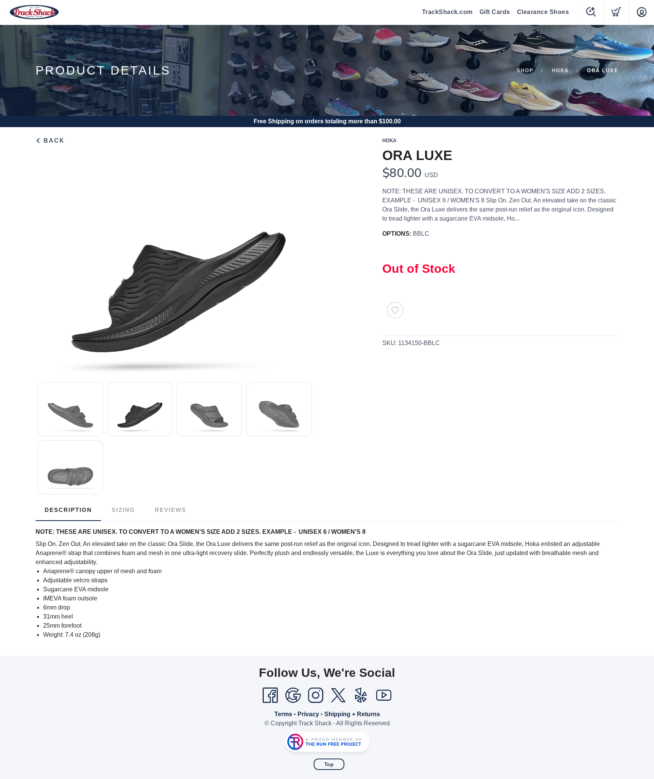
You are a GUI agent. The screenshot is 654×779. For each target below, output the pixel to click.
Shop (525, 70)
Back (53, 140)
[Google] (293, 695)
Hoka (560, 70)
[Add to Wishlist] (395, 310)
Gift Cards (495, 12)
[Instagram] (315, 695)
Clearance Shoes (543, 12)
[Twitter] (338, 695)
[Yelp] (361, 695)
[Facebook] (270, 695)
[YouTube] (383, 695)
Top (329, 764)
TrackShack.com (447, 12)
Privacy (308, 714)
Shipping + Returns (352, 714)
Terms (283, 714)
